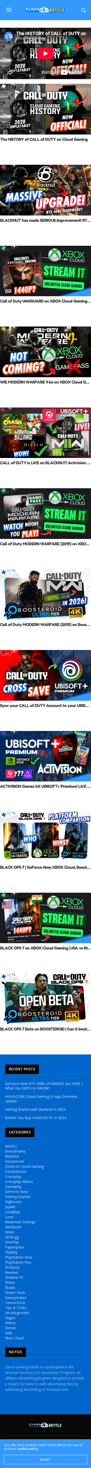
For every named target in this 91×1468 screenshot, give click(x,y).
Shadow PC (14, 1277)
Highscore (13, 1202)
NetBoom (13, 1227)
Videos (10, 1323)
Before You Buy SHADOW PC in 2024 (35, 1118)
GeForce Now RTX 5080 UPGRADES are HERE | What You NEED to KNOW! (44, 1086)
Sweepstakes (16, 1297)
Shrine (10, 1282)
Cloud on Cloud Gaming (24, 1166)
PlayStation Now (18, 1257)
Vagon (10, 1318)
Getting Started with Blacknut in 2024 (35, 1109)
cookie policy (27, 1448)
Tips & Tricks (15, 1308)
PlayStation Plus (18, 1262)
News (9, 1232)
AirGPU (11, 1146)
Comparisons (16, 1171)
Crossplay (13, 1176)
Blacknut (12, 1156)
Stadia (10, 1287)
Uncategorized (17, 1313)
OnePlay (12, 1242)
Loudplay (12, 1212)
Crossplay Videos (19, 1181)
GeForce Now (16, 1191)
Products (12, 1267)
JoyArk (10, 1207)
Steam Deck (15, 1292)
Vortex (10, 1328)
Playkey (11, 1252)
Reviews (11, 1272)
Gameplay (13, 1186)
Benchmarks (15, 1151)
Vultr (8, 1333)
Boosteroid (14, 1161)
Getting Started (17, 1197)
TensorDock (15, 1302)
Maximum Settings (20, 1222)
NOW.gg (12, 1237)
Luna (9, 1217)
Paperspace (14, 1247)
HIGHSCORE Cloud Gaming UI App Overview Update (41, 1098)
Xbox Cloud (14, 1338)
